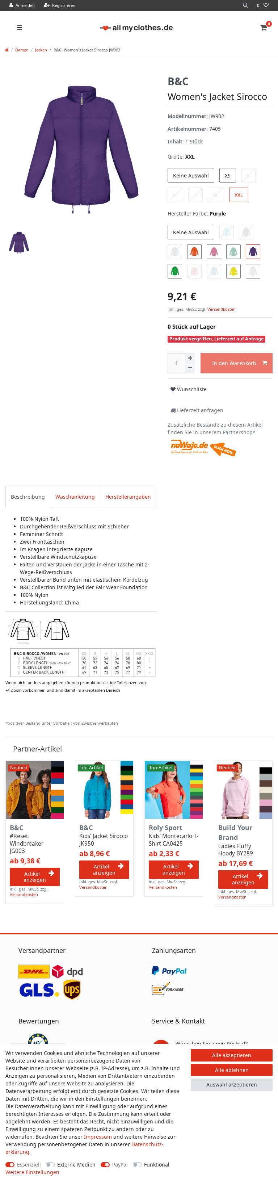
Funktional (156, 1164)
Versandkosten (221, 309)
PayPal (120, 1164)
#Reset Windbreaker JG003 (26, 843)
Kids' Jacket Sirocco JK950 (103, 840)
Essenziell (29, 1164)
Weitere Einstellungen (32, 1172)
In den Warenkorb (234, 363)
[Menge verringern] (190, 368)
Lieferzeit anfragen (199, 410)
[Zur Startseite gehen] (7, 50)
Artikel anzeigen (35, 877)
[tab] (27, 496)
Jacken (41, 50)
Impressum (98, 1136)
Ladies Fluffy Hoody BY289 (235, 850)
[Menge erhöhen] (190, 358)
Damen (22, 50)
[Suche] (246, 5)
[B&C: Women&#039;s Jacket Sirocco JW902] (81, 647)
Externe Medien (76, 1164)
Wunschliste (191, 389)
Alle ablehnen (232, 1070)
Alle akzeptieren (231, 1055)
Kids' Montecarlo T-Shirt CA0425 (173, 840)
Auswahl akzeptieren (231, 1084)
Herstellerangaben (128, 496)
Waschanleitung (75, 496)
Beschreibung (28, 496)
